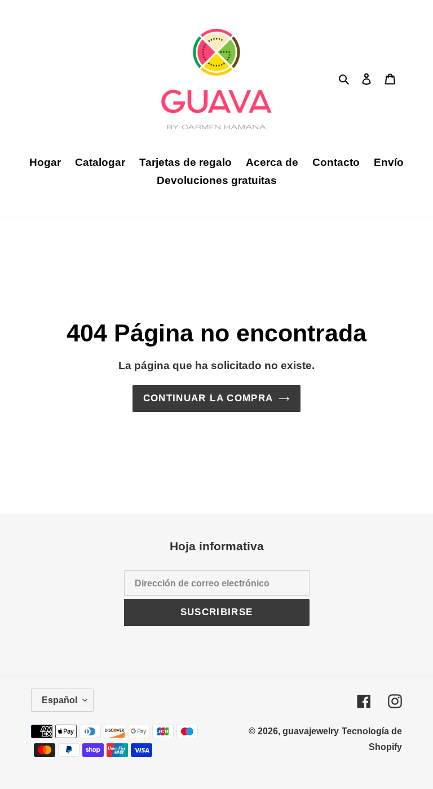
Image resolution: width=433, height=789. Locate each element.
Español (59, 700)
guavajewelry (310, 731)
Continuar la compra (208, 398)
